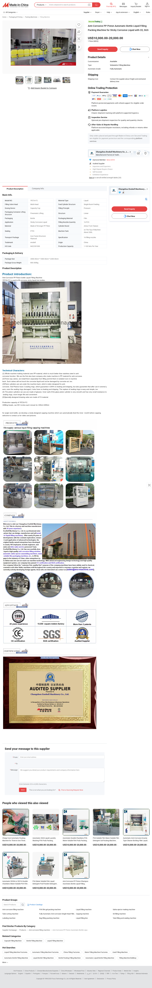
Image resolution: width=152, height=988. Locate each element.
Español (28, 973)
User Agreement (89, 979)
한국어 (95, 973)
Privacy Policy (111, 979)
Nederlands (80, 973)
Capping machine (82, 914)
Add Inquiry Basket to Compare (44, 88)
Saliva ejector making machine (124, 909)
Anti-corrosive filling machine (13, 909)
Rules (148, 12)
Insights (136, 971)
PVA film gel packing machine (50, 909)
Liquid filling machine (83, 909)
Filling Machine (45, 17)
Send (23, 790)
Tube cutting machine (10, 914)
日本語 (102, 973)
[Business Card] (146, 199)
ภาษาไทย (115, 973)
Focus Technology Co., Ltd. (60, 979)
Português (36, 973)
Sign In (91, 177)
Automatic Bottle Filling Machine (16, 958)
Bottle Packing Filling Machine (70, 958)
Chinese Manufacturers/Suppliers (47, 971)
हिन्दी (108, 973)
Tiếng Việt (130, 973)
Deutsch (71, 973)
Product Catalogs (36, 904)
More (4, 962)
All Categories (11, 12)
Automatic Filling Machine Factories (45, 952)
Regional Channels (104, 971)
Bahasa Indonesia (142, 973)
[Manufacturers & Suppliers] (15, 4)
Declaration (100, 979)
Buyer (97, 12)
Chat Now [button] (136, 49)
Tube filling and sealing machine (124, 918)
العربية (89, 973)
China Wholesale (66, 971)
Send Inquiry (102, 49)
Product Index (117, 971)
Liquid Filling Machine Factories (15, 952)
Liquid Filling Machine (55, 941)
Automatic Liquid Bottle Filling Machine (100, 958)
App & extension (122, 12)
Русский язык (54, 973)
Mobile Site (127, 971)
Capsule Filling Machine (12, 941)
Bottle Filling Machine (34, 941)
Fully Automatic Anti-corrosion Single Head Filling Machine (57, 914)
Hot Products (18, 971)
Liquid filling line (82, 918)
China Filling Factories (72, 952)
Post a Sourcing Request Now (70, 790)
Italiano (64, 973)
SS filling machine (119, 914)
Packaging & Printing (15, 17)
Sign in (147, 6)
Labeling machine (8, 918)
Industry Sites (91, 971)
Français (45, 973)
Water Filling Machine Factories (96, 952)
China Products (30, 971)
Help (108, 12)
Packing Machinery (31, 17)
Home (4, 17)
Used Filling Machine (120, 952)
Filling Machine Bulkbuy (127, 958)
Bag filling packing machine (49, 918)
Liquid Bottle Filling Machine (43, 958)
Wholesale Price (79, 971)
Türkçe (122, 973)
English (20, 973)
